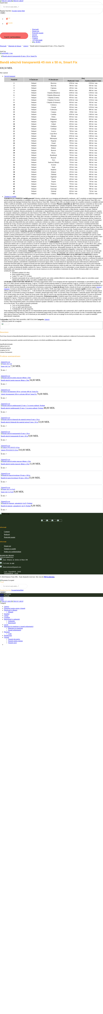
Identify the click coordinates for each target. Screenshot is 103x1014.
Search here (4, 3)
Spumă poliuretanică (14, 630)
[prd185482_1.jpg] (6, 53)
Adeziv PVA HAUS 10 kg (9, 450)
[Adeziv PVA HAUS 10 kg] (51, 447)
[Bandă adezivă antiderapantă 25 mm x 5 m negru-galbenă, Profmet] (51, 405)
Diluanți (10, 612)
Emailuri (6, 614)
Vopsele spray (12, 643)
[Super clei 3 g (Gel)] (51, 489)
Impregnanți (12, 623)
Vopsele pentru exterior (15, 641)
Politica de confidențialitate (12, 552)
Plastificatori (8, 635)
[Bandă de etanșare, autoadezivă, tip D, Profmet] (51, 503)
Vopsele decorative (14, 639)
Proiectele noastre (37, 33)
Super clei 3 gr (6, 366)
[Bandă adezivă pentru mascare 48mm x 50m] (51, 378)
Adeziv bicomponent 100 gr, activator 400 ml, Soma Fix (19, 394)
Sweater (14, 11)
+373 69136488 (37, 40)
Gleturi (6, 615)
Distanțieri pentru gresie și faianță (14, 608)
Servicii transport (9, 76)
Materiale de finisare (14, 46)
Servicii (34, 35)
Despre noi (35, 31)
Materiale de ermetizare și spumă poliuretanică (18, 626)
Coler (10, 634)
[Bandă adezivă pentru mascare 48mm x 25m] (51, 461)
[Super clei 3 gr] (51, 364)
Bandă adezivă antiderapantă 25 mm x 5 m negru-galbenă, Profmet (22, 408)
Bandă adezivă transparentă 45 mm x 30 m (14, 436)
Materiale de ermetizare (15, 628)
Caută (2, 13)
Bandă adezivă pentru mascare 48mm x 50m (15, 380)
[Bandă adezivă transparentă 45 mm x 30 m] (51, 433)
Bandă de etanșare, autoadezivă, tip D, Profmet (16, 506)
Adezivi (25, 46)
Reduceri (35, 36)
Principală (35, 29)
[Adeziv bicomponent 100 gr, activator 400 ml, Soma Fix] (51, 392)
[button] (5, 362)
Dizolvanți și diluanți (10, 610)
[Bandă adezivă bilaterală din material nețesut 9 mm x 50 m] (51, 419)
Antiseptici (11, 621)
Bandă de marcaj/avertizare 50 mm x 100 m (15, 478)
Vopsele (6, 637)
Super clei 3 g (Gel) (7, 492)
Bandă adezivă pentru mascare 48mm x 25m (15, 464)
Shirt (23, 11)
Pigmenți (7, 632)
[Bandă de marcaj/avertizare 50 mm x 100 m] (51, 475)
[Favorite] (10, 361)
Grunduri (7, 617)
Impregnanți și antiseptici (12, 619)
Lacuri (6, 625)
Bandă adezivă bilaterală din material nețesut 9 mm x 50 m (19, 422)
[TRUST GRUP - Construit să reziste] (11, 1)
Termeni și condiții (10, 196)
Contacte (35, 38)
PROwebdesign (49, 577)
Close (2, 594)
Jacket (19, 11)
